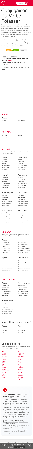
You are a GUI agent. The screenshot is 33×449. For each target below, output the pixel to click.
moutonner (4, 356)
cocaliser (4, 359)
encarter (20, 374)
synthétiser (20, 367)
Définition (9, 50)
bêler (3, 366)
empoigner (20, 377)
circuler (20, 359)
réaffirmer (4, 351)
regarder (7, 348)
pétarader (20, 351)
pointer (3, 358)
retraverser (21, 369)
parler (3, 348)
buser (19, 354)
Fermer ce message (19, 447)
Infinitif (5, 114)
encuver (4, 354)
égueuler (20, 372)
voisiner (20, 358)
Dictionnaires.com (23, 422)
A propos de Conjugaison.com (14, 418)
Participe (6, 131)
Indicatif (6, 149)
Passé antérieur (23, 193)
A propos (6, 442)
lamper (3, 374)
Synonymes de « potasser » (10, 422)
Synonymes (15, 50)
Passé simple (22, 157)
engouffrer (20, 379)
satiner (3, 364)
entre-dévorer (5, 371)
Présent (4, 118)
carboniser (4, 379)
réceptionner (21, 356)
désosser (4, 369)
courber (20, 362)
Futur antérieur (23, 210)
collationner (21, 353)
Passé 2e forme (7, 301)
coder (3, 375)
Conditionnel (8, 279)
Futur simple (22, 175)
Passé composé (7, 193)
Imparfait (5, 175)
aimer (28, 346)
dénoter (20, 361)
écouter (3, 377)
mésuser (4, 361)
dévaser (4, 367)
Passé (20, 118)
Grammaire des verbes (9, 423)
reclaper (4, 353)
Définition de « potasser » (16, 420)
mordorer (4, 372)
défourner (20, 364)
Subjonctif (7, 231)
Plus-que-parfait (7, 210)
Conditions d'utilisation (21, 442)
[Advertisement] (16, 90)
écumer (20, 371)
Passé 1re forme (24, 283)
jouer (11, 348)
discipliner (20, 375)
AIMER (9, 61)
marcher (15, 348)
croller (3, 362)
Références (12, 442)
